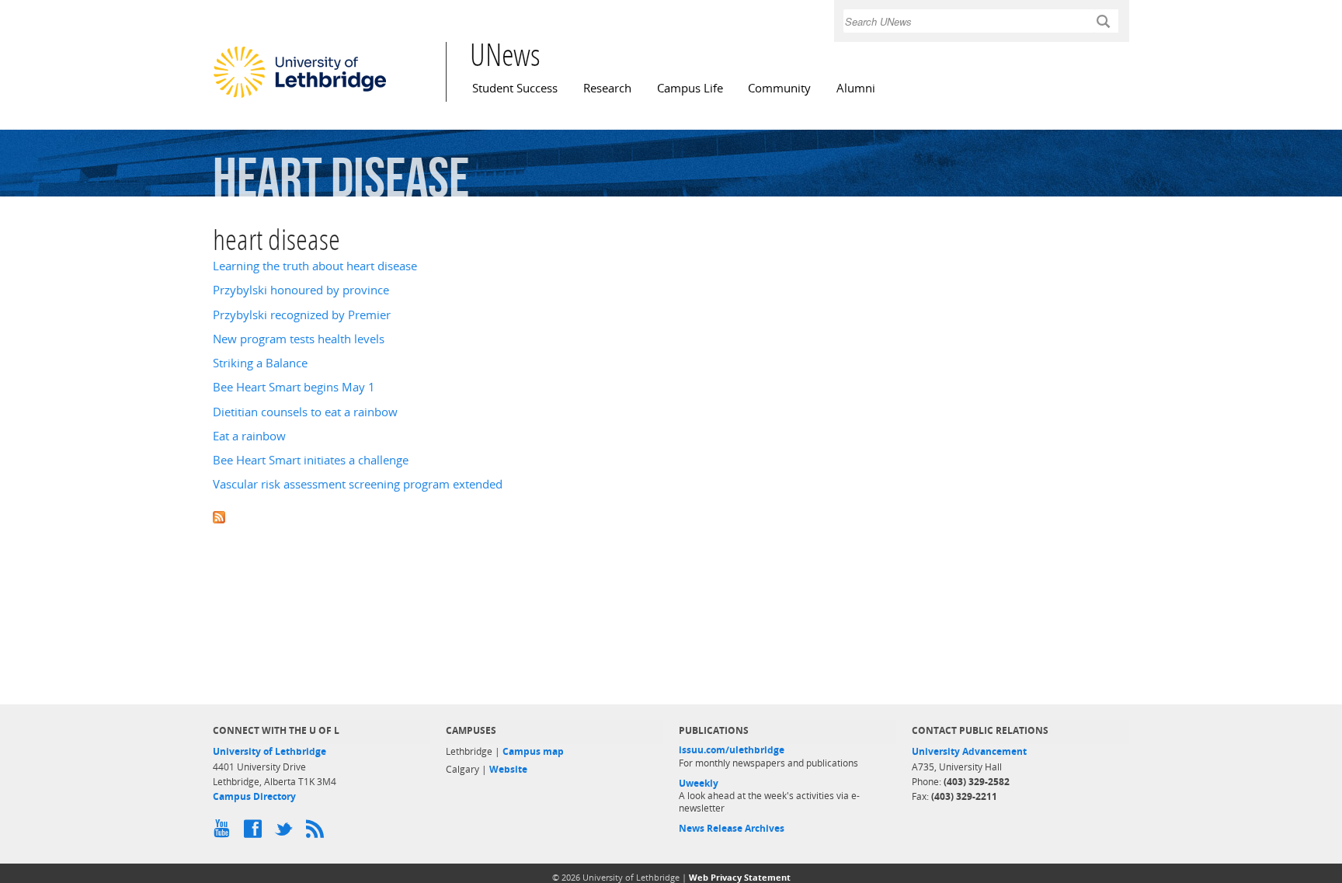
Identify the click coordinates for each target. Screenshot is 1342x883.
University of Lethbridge (269, 751)
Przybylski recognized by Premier (302, 315)
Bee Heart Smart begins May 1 (294, 387)
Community (779, 88)
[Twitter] (286, 832)
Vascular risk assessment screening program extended (357, 484)
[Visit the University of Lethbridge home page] (300, 97)
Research (607, 88)
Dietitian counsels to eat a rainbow (305, 412)
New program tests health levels (298, 339)
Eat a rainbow (249, 436)
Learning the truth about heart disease (315, 266)
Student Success (515, 88)
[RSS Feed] (317, 832)
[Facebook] (255, 832)
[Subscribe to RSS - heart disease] (671, 516)
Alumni (855, 88)
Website (508, 769)
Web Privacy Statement (740, 877)
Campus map (533, 751)
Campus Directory (254, 796)
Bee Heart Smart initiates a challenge (311, 460)
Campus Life (690, 88)
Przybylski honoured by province (301, 290)
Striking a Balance (260, 363)
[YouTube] (224, 832)
